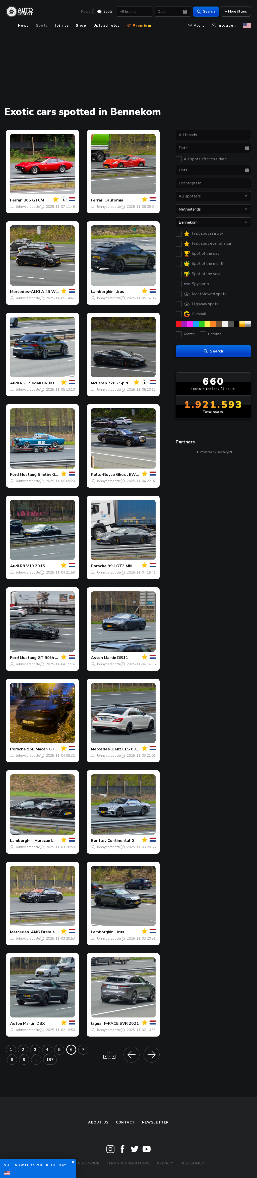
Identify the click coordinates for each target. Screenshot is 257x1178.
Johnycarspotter (28, 206)
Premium (141, 25)
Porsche (99, 566)
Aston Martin (103, 657)
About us (98, 1122)
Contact (125, 1122)
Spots (108, 11)
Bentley (98, 840)
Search (209, 11)
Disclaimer (192, 1163)
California (113, 200)
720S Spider (120, 383)
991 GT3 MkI (120, 566)
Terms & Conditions (128, 1163)
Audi (14, 383)
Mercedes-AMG (25, 291)
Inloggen (227, 25)
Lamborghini (102, 291)
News (85, 11)
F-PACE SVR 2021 (121, 1023)
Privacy (165, 1163)
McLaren (99, 383)
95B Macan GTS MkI (46, 749)
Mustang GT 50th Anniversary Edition (56, 657)
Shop (81, 25)
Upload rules (106, 25)
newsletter (155, 1122)
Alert (199, 25)
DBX (40, 1023)
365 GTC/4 (34, 200)
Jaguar (97, 1023)
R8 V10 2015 (32, 566)
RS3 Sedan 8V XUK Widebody (49, 383)
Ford (14, 474)
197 (50, 1059)
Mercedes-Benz (106, 749)
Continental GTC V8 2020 (132, 840)
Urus (119, 291)
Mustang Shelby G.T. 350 (44, 474)
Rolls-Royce (103, 474)
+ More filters (236, 11)
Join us (62, 25)
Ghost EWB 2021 (133, 474)
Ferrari (16, 200)
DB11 (122, 657)
